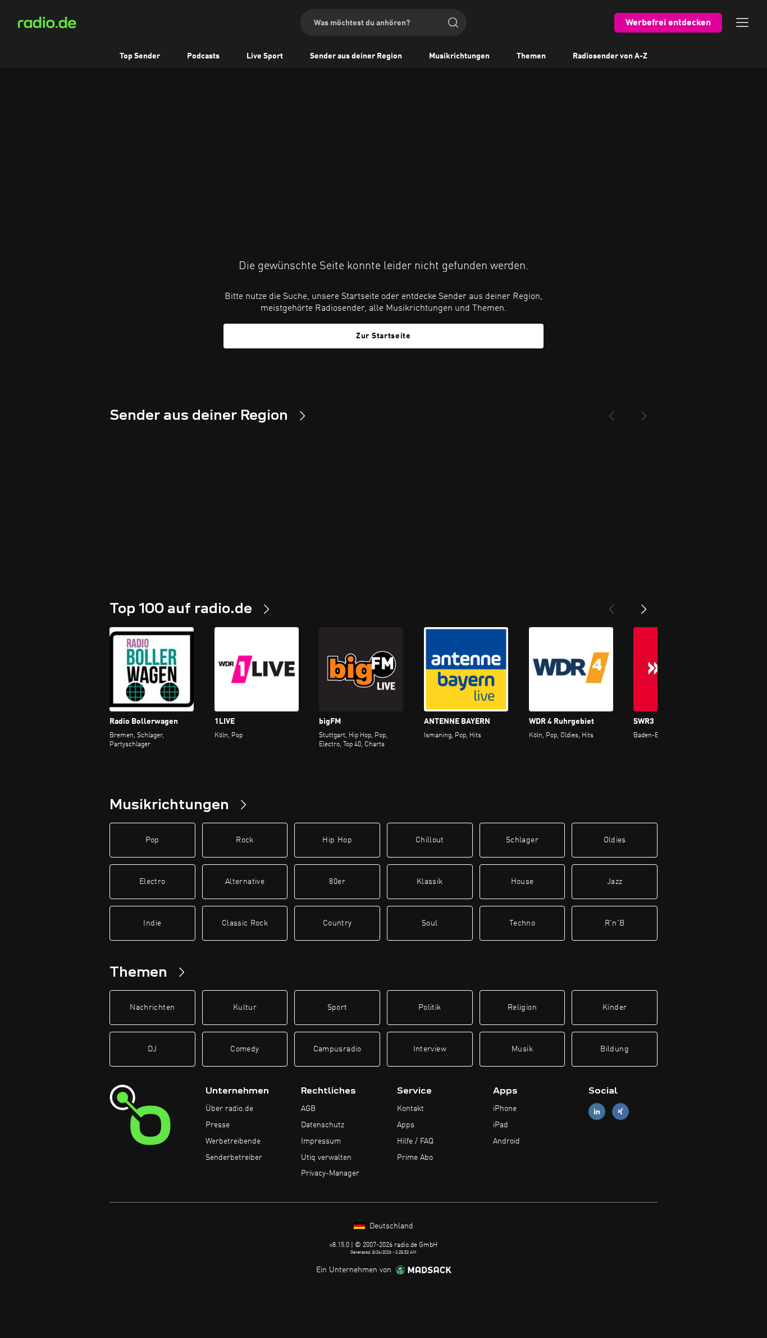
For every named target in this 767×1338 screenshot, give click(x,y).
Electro (152, 882)
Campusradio (337, 1049)
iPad (500, 1125)
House (522, 882)
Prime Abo (415, 1158)
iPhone (505, 1109)
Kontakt (410, 1109)
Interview (429, 1049)
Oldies (615, 840)
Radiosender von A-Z (610, 56)
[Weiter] (644, 604)
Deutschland (390, 1226)
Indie (152, 923)
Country (337, 923)
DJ (152, 1049)
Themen (531, 56)
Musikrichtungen (459, 56)
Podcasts (203, 56)
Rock (244, 840)
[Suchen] (453, 22)
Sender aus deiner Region (356, 56)
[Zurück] (611, 604)
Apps (405, 1125)
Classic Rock (245, 923)
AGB (308, 1109)
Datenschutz (322, 1125)
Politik (429, 1008)
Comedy (244, 1049)
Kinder (614, 1008)
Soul (429, 923)
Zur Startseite (383, 336)
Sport (337, 1008)
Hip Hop (336, 840)
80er (337, 882)
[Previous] (611, 411)
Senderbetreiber (234, 1158)
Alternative (244, 882)
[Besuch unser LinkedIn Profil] (596, 1112)
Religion (522, 1008)
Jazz (614, 882)
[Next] (644, 411)
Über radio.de (229, 1109)
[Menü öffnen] (742, 22)
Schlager (522, 840)
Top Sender (140, 56)
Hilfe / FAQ (415, 1141)
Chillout (430, 840)
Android (506, 1141)
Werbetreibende (233, 1141)
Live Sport (264, 56)
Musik (522, 1049)
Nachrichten (152, 1008)
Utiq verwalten (326, 1158)
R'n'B (615, 923)
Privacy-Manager (330, 1173)
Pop (152, 840)
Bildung (614, 1049)
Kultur (245, 1008)
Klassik (429, 882)
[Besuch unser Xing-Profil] (620, 1112)
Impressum (321, 1141)
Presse (218, 1125)
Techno (522, 923)
